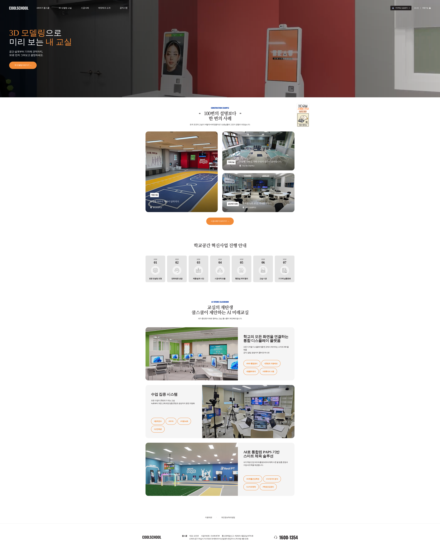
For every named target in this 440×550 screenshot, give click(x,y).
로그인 (416, 8)
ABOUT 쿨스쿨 (42, 8)
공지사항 (124, 8)
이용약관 (208, 517)
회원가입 (425, 8)
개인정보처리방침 (228, 517)
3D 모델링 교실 (65, 8)
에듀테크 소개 (104, 8)
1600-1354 (288, 537)
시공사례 (85, 8)
